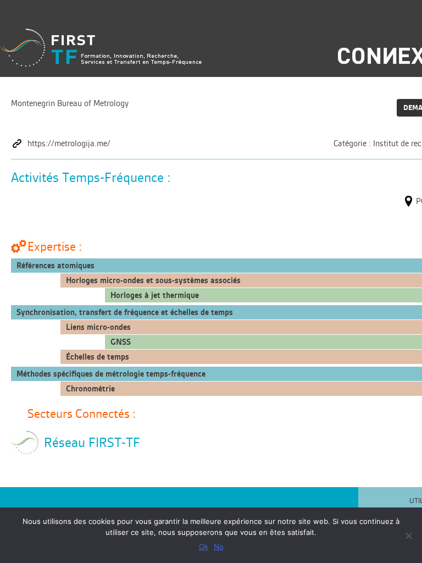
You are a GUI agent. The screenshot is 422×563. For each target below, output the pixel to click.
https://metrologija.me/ (68, 143)
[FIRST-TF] (101, 47)
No (219, 546)
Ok (203, 546)
